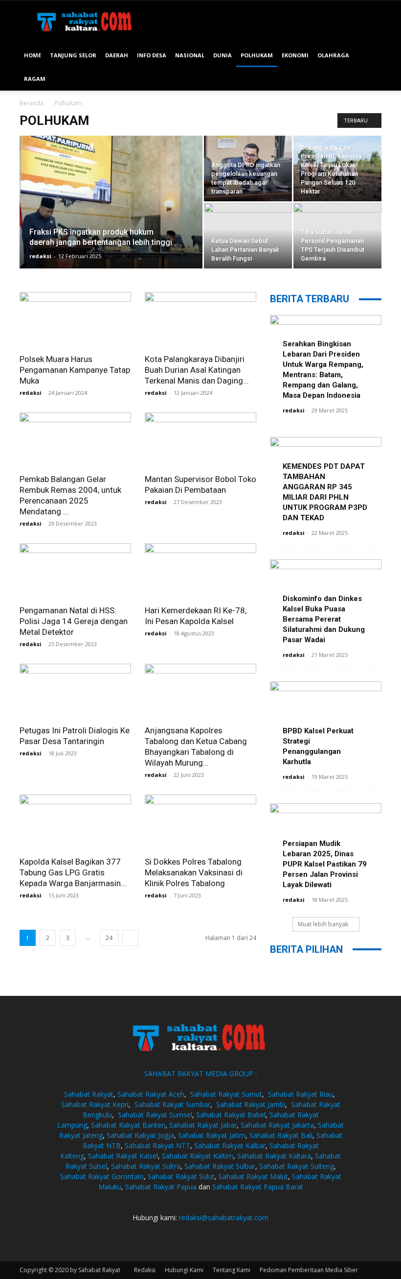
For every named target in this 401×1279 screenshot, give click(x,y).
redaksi (40, 256)
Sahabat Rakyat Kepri (95, 1104)
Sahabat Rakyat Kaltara (274, 1155)
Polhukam (257, 55)
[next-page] (130, 938)
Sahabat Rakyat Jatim (211, 1135)
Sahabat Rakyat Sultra (145, 1166)
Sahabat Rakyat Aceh (150, 1094)
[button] (369, 55)
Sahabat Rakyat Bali (280, 1135)
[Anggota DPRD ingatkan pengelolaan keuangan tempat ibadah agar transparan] (248, 168)
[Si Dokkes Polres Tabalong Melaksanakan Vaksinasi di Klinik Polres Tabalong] (200, 822)
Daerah (116, 55)
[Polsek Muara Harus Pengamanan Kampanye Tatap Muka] (75, 319)
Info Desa (151, 55)
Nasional (189, 55)
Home (32, 55)
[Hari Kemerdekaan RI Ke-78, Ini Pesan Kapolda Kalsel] (200, 571)
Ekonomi (295, 55)
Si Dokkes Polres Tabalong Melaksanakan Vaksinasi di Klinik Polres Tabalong (194, 872)
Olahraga (333, 55)
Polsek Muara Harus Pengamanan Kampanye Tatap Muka (75, 370)
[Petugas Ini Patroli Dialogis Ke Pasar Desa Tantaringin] (75, 691)
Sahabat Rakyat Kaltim (197, 1155)
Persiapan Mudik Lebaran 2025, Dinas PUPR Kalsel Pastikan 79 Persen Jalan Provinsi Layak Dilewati (325, 864)
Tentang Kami (231, 1270)
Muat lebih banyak (323, 924)
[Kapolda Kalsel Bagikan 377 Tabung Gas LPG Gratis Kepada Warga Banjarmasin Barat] (75, 822)
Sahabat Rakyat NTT (157, 1145)
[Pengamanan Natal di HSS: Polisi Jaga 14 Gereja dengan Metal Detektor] (75, 571)
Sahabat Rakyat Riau (300, 1094)
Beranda (32, 103)
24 (109, 938)
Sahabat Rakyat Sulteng (296, 1166)
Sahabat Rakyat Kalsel (123, 1155)
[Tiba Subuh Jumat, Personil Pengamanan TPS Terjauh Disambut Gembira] (337, 235)
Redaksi (145, 1270)
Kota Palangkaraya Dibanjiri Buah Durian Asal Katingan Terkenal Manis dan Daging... (197, 370)
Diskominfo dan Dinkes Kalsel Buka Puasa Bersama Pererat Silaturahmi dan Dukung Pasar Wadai (324, 619)
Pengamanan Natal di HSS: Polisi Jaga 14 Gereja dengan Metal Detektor (74, 621)
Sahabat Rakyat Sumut (226, 1094)
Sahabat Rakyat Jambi (250, 1104)
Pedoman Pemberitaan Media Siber (309, 1270)
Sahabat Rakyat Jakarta (277, 1125)
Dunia (222, 55)
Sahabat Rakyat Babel (231, 1114)
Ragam (34, 78)
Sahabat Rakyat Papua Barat (257, 1186)
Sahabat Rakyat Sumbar (172, 1104)
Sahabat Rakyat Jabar (203, 1125)
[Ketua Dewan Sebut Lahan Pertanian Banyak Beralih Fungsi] (248, 235)
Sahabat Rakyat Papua (161, 1186)
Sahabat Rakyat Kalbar (230, 1145)
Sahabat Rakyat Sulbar (219, 1166)
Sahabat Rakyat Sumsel (155, 1114)
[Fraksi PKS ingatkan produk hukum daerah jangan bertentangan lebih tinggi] (111, 215)
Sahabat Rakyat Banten (128, 1125)
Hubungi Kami (184, 1270)
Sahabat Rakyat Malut (253, 1176)
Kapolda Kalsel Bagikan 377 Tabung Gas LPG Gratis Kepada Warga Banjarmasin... (73, 872)
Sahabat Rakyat (88, 1094)
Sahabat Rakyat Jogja (140, 1135)
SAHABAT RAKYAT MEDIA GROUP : (200, 1073)
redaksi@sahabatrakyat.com (223, 1217)
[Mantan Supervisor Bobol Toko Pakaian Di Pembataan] (200, 440)
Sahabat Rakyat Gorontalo (102, 1176)
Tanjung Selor (73, 55)
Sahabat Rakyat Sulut (181, 1176)
